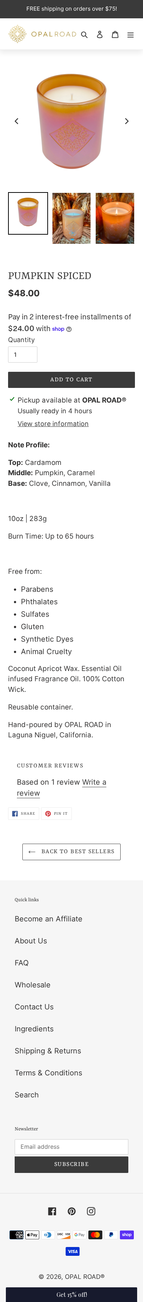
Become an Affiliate (48, 918)
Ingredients (34, 1028)
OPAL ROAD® (84, 1276)
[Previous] (17, 121)
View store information (53, 424)
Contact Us (34, 1006)
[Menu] (130, 34)
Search (27, 1094)
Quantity (21, 340)
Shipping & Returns (48, 1050)
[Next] (126, 121)
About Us (31, 940)
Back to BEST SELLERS (76, 851)
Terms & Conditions (48, 1072)
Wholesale (33, 984)
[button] (72, 1294)
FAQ (22, 962)
